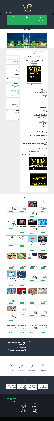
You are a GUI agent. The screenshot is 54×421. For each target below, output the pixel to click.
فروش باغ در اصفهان (24, 409)
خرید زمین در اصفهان (35, 402)
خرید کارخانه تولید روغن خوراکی (23, 405)
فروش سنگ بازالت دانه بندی (23, 400)
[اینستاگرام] (15, 398)
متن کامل (46, 388)
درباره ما (30, 12)
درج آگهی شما (42, 211)
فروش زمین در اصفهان (11, 237)
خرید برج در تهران (24, 404)
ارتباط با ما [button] (27, 12)
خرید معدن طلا (35, 408)
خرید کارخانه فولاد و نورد (23, 411)
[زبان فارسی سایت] (10, 12)
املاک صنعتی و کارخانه (22, 367)
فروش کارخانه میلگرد (35, 409)
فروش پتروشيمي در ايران (21, 237)
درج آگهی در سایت (27, 20)
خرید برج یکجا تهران (35, 411)
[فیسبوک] (10, 398)
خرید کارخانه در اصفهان (24, 403)
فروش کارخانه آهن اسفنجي (11, 202)
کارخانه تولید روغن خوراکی (15, 119)
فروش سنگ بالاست (24, 401)
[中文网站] (6, 12)
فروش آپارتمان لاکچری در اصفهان (23, 408)
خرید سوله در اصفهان (24, 406)
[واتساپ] (7, 398)
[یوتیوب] (8, 398)
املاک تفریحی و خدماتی (11, 367)
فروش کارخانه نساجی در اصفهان (33, 385)
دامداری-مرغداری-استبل (42, 367)
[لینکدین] (11, 399)
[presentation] (53, 14)
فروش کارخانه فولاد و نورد (32, 271)
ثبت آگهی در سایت (38, 12)
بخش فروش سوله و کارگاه (32, 367)
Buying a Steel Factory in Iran (15, 117)
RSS (36, 412)
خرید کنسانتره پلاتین (35, 401)
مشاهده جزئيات (32, 216)
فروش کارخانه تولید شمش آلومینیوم (14, 104)
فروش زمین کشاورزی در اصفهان (34, 403)
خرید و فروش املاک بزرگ (41, 20)
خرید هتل (36, 410)
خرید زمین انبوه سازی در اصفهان (34, 404)
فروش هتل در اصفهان (34, 406)
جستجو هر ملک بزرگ (13, 20)
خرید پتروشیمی (16, 112)
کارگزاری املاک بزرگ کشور (27, 10)
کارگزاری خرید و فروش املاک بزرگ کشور (41, 51)
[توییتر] (11, 398)
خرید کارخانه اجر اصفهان (23, 410)
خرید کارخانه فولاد (35, 399)
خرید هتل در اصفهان (35, 405)
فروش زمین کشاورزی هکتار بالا (22, 385)
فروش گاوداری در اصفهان (23, 407)
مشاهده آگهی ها (33, 12)
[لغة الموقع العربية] (9, 12)
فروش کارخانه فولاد (24, 399)
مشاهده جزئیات (32, 280)
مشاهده (42, 371)
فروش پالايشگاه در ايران (21, 202)
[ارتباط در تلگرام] (13, 398)
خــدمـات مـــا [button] (43, 12)
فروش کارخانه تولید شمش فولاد (43, 385)
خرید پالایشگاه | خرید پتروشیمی (15, 114)
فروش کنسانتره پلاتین (24, 402)
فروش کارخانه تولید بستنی (15, 106)
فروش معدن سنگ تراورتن (34, 407)
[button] (7, 368)
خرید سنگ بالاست (35, 400)
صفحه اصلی (46, 12)
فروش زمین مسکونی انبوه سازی (12, 385)
